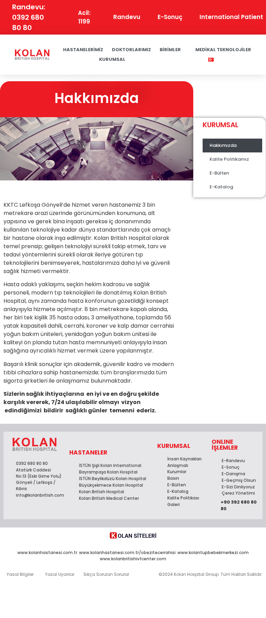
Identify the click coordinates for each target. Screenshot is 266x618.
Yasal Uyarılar (59, 574)
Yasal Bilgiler (20, 574)
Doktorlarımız (131, 49)
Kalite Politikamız (229, 159)
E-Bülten (219, 173)
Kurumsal (112, 59)
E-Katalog (221, 187)
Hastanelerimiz (83, 49)
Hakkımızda (223, 145)
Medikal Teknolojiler (223, 49)
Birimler (170, 49)
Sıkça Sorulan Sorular (106, 574)
